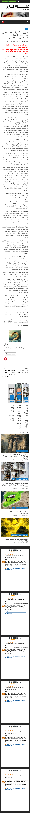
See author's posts (10, 354)
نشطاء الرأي (24, 41)
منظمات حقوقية (14, 535)
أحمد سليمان (26, 398)
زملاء (26, 29)
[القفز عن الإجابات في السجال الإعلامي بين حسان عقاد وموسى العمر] (26, 393)
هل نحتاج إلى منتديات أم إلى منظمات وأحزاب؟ (11, 410)
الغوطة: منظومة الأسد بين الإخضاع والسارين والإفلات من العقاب (16, 540)
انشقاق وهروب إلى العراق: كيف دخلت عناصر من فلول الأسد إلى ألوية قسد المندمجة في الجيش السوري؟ (15, 456)
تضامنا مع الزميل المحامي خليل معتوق (22, 370)
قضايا (19, 401)
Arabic (5, 1)
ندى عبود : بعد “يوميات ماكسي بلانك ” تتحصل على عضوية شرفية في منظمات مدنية (8, 372)
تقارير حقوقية (18, 450)
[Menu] (27, 22)
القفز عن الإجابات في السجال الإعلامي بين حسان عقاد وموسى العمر (26, 413)
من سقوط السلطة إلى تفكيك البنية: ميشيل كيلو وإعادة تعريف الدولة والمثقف (18, 414)
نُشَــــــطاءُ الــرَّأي (17, 6)
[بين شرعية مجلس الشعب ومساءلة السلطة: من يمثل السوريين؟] (15, 500)
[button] (27, 22)
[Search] (5, 22)
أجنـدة (19, 393)
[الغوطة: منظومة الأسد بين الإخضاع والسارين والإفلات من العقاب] (15, 527)
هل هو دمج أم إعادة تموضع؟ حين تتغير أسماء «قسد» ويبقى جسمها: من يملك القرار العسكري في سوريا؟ (15, 484)
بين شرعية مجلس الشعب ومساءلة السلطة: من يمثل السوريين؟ (16, 512)
